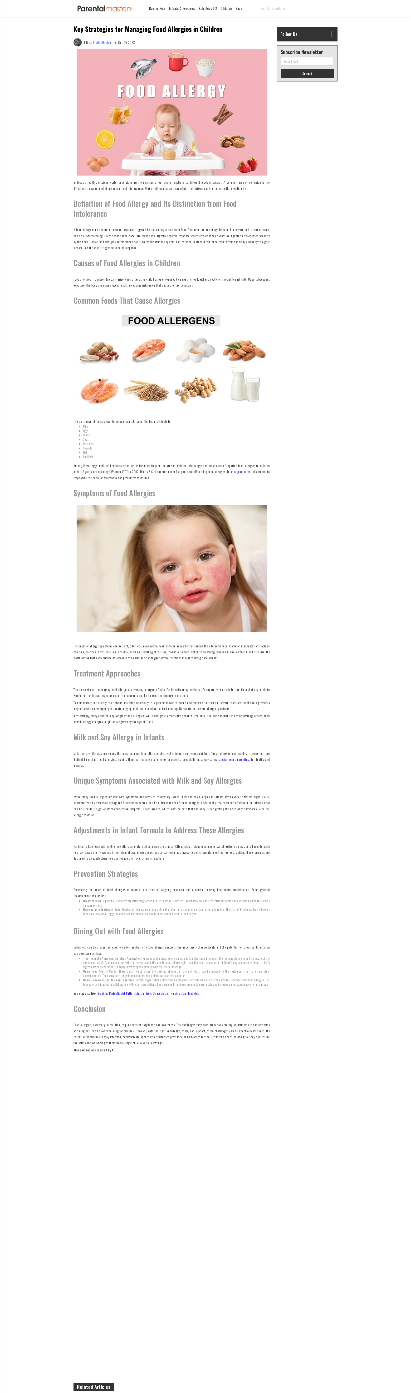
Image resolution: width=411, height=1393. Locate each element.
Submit (307, 73)
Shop (239, 8)
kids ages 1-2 (208, 8)
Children (226, 8)
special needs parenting (234, 759)
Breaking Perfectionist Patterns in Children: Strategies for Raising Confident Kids (148, 993)
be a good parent (241, 471)
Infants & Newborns (182, 8)
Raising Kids (157, 8)
